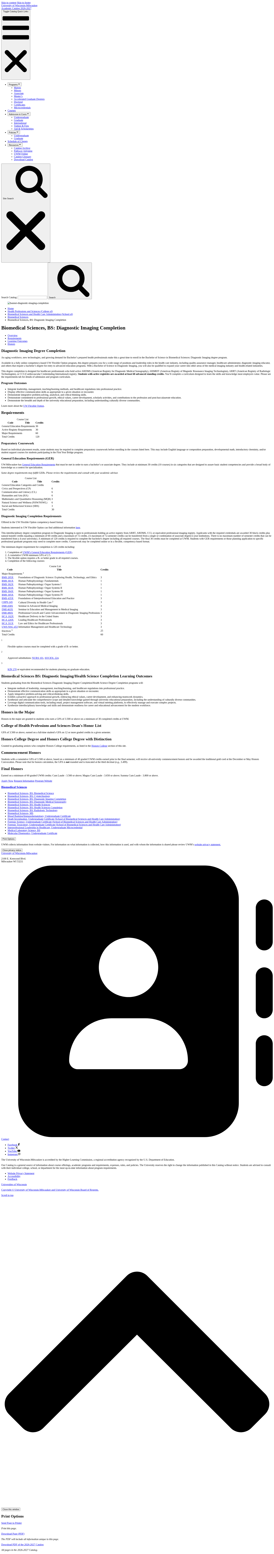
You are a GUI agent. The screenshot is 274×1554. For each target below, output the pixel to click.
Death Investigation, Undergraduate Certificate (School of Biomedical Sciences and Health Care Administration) (64, 819)
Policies (12, 132)
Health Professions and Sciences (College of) (30, 311)
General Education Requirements (38, 464)
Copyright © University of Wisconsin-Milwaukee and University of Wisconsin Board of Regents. (50, 1190)
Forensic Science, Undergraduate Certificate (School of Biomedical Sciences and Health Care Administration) (62, 821)
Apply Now (7, 781)
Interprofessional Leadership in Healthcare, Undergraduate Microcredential (45, 827)
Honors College (99, 745)
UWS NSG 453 (10, 627)
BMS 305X (7, 594)
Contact (5, 1139)
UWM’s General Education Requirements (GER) (47, 552)
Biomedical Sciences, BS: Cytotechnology (29, 796)
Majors (17, 87)
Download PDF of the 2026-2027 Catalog (22, 1544)
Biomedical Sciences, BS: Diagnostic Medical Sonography (37, 801)
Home (11, 308)
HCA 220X (8, 620)
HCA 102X (8, 616)
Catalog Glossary (22, 156)
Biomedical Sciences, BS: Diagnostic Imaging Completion (37, 799)
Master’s (18, 96)
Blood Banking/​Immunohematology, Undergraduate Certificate (39, 816)
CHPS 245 (7, 602)
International (20, 123)
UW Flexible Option (33, 406)
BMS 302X (7, 584)
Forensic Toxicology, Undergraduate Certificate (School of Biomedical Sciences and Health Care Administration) (64, 824)
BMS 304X (7, 591)
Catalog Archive (22, 148)
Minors (17, 90)
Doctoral (18, 102)
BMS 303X (7, 587)
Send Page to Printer (11, 1523)
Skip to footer (24, 2)
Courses (12, 110)
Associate (19, 93)
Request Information (24, 781)
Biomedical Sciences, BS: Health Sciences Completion (35, 807)
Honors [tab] (11, 344)
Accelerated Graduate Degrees (29, 99)
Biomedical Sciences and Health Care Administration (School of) (40, 314)
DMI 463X (7, 609)
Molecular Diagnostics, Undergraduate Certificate (32, 833)
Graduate (18, 120)
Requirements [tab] (14, 338)
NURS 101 (37, 658)
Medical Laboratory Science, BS (24, 830)
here (78, 527)
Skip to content (8, 2)
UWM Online (21, 153)
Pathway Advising (23, 151)
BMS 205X (7, 577)
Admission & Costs (18, 114)
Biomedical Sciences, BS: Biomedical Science (31, 793)
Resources (14, 145)
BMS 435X (7, 598)
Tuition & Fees (21, 126)
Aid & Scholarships (24, 128)
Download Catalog (23, 159)
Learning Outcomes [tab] (17, 341)
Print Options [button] (9, 839)
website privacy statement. (207, 844)
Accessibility (14, 1176)
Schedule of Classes (18, 141)
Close (12, 850)
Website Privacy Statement (21, 1173)
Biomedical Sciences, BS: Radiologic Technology (33, 810)
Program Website (43, 781)
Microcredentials (22, 107)
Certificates (19, 104)
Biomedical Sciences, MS (20, 813)
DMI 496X (7, 613)
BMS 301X (7, 580)
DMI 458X (7, 606)
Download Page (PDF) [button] (12, 1533)
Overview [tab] (13, 335)
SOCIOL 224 (52, 658)
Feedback (12, 1179)
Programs (13, 84)
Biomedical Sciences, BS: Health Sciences (29, 804)
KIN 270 (12, 669)
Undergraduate (21, 117)
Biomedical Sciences (18, 317)
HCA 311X (7, 623)
